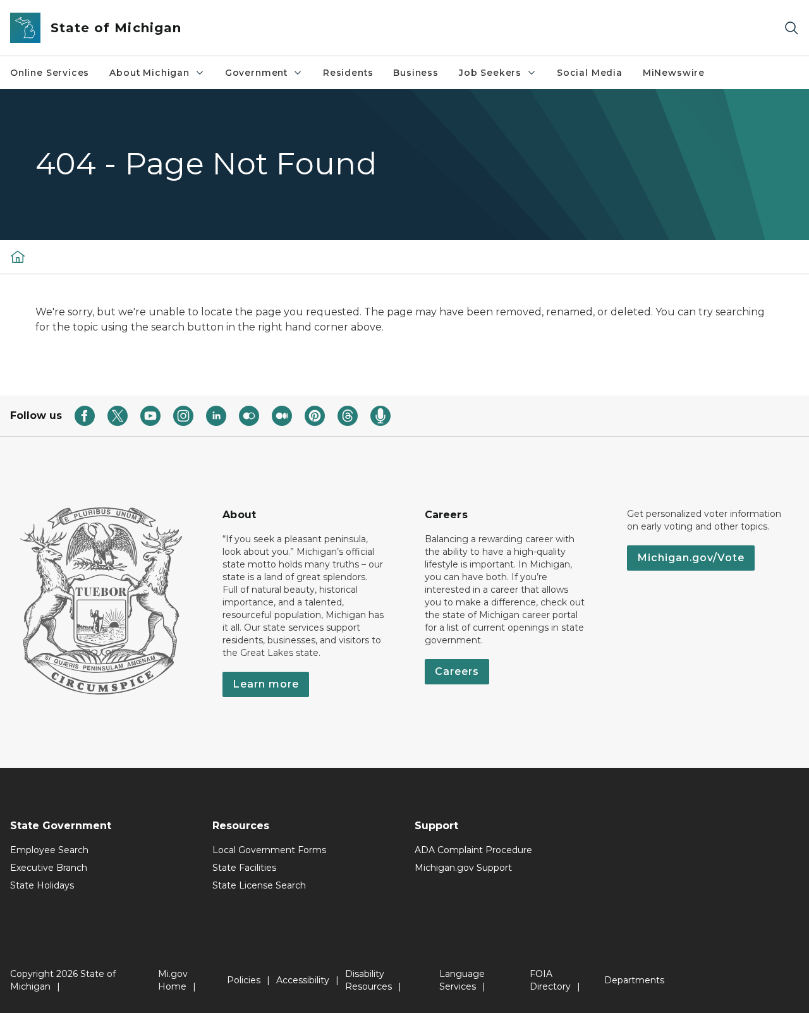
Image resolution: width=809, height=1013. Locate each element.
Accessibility (302, 980)
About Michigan (149, 72)
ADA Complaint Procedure (473, 850)
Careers (457, 671)
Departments (634, 980)
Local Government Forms (269, 850)
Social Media (590, 72)
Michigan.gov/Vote (691, 558)
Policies (243, 980)
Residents (348, 72)
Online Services (49, 72)
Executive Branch (48, 867)
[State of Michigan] (17, 256)
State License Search (259, 885)
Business (416, 72)
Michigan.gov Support (463, 867)
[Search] (791, 28)
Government (256, 72)
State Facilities (244, 867)
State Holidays (42, 885)
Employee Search (49, 850)
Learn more (266, 684)
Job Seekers (490, 72)
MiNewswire (674, 72)
